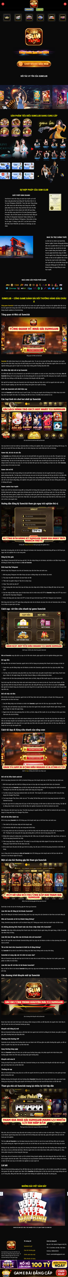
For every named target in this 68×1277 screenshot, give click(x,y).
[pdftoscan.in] (34, 4)
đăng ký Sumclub (29, 544)
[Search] (65, 4)
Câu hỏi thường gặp (29, 1250)
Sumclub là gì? (28, 1246)
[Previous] (3, 97)
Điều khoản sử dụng (29, 1258)
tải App (26, 771)
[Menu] (3, 4)
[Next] (64, 97)
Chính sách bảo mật (29, 1254)
